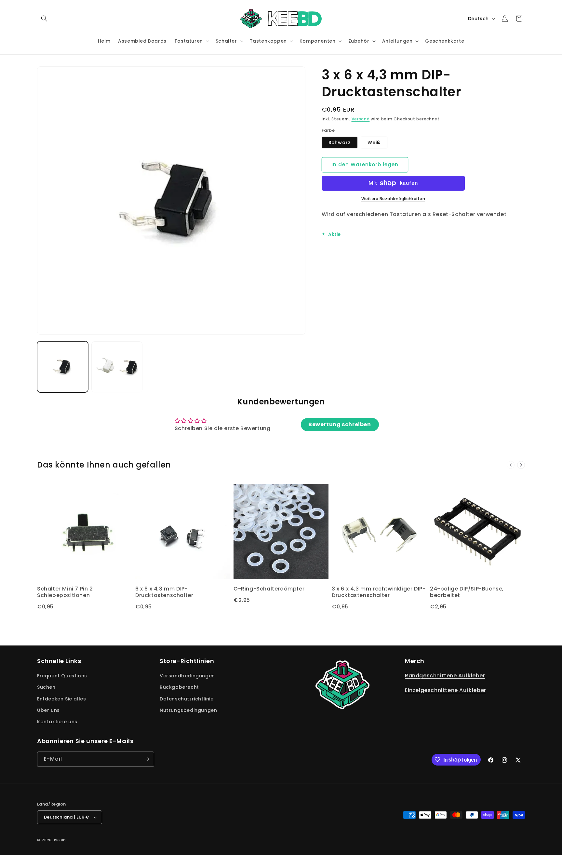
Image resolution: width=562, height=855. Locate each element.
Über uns (48, 710)
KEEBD (60, 840)
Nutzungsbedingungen (188, 710)
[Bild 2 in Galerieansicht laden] (116, 366)
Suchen (46, 687)
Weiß (374, 142)
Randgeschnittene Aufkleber (445, 675)
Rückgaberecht (179, 687)
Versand (361, 119)
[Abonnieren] (147, 759)
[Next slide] (521, 465)
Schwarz (339, 142)
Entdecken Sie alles (61, 699)
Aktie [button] (334, 234)
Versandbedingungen (187, 675)
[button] (44, 18)
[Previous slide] (511, 465)
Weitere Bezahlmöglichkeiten (393, 198)
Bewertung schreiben (339, 424)
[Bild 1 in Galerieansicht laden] (62, 366)
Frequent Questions (62, 675)
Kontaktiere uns (57, 721)
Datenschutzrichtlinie (187, 699)
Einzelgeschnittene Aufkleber (445, 690)
